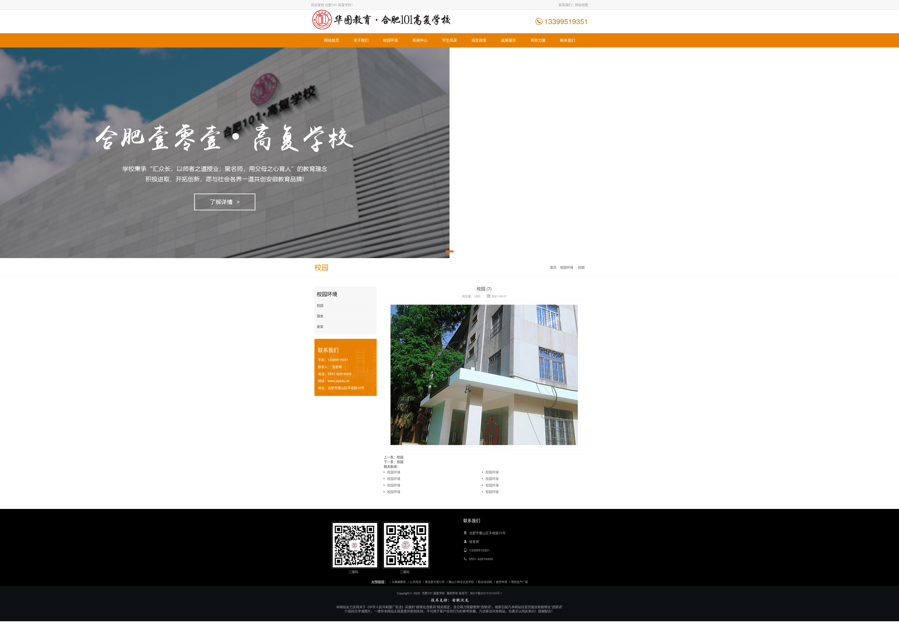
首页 (553, 267)
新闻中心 (420, 40)
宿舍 (320, 316)
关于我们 (361, 40)
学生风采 (449, 40)
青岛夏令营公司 (435, 582)
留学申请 (501, 582)
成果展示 (508, 40)
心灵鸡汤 (415, 582)
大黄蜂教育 (399, 582)
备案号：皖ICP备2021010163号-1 (480, 593)
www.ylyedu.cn (339, 380)
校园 (581, 267)
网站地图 (581, 4)
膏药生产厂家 (519, 582)
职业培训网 (485, 582)
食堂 (320, 326)
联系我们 (565, 4)
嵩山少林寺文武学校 (461, 582)
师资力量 (538, 40)
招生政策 (479, 40)
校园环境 (390, 40)
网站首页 (331, 40)
